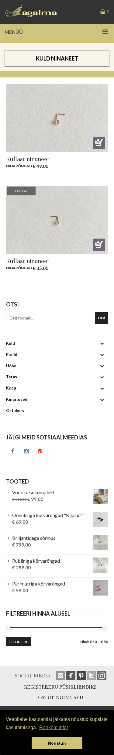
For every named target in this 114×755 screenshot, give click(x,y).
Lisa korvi (99, 143)
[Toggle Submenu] (102, 343)
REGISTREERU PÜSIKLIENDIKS (60, 687)
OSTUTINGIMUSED (60, 697)
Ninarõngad (19, 166)
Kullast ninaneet (27, 159)
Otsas (99, 245)
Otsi (101, 318)
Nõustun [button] (57, 743)
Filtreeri (18, 642)
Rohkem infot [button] (53, 727)
